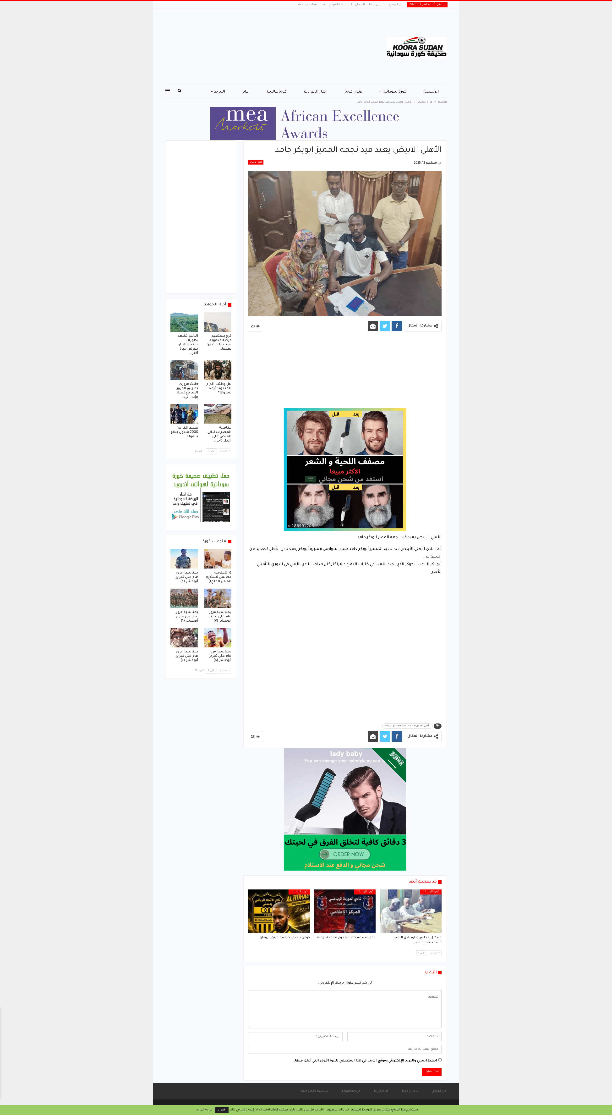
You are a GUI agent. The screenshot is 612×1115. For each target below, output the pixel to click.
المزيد (219, 92)
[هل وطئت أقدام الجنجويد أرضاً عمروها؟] (218, 370)
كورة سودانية (394, 92)
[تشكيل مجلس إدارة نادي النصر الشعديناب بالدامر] (411, 911)
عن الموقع (396, 4)
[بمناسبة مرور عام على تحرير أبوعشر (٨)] (184, 559)
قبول (221, 1110)
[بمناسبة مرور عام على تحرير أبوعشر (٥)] (218, 637)
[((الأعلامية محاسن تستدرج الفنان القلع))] (218, 559)
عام (245, 92)
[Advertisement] (258, 47)
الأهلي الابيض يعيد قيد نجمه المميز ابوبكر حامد (407, 726)
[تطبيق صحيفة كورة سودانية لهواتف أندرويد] (200, 497)
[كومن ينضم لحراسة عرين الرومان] (279, 911)
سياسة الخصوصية (311, 4)
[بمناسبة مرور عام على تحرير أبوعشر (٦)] (184, 598)
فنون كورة (353, 92)
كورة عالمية (276, 92)
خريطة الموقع (338, 4)
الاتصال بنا (358, 4)
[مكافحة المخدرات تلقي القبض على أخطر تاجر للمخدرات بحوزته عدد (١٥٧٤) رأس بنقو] (218, 414)
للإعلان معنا (377, 4)
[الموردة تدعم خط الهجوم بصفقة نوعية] (345, 911)
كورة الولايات (256, 162)
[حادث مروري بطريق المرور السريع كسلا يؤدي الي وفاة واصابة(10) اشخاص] (184, 370)
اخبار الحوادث (316, 92)
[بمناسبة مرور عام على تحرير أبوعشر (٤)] (184, 637)
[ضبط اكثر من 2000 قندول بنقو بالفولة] (184, 414)
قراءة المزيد (204, 1110)
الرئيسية (431, 92)
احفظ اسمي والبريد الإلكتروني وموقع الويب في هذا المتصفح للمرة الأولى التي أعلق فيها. (365, 1061)
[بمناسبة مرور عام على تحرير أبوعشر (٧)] (218, 598)
